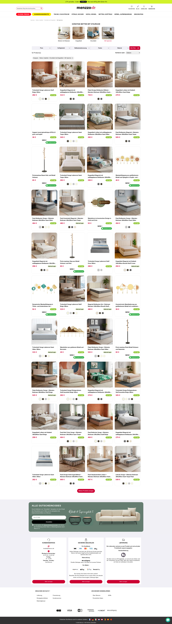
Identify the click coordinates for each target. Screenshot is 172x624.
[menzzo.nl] (99, 619)
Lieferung (39, 595)
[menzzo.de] (92, 619)
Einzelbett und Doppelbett (49, 20)
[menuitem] (23, 14)
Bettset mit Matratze (64, 41)
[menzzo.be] (105, 619)
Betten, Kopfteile (39, 20)
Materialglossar (41, 601)
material (119, 48)
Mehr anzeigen (48, 581)
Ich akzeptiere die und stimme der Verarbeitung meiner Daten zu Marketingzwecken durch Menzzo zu (49, 526)
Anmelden (49, 522)
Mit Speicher (108, 41)
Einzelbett (93, 41)
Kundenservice (57, 598)
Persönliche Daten (98, 598)
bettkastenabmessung (81, 48)
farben (100, 48)
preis (41, 48)
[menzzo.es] (108, 619)
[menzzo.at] (102, 619)
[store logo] (86, 8)
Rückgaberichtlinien (42, 598)
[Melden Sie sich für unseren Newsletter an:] (49, 517)
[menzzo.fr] (89, 619)
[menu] (86, 14)
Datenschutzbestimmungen (51, 525)
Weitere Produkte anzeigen (86, 490)
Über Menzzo (96, 595)
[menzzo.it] (96, 619)
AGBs (109, 595)
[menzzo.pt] (111, 619)
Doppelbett (79, 41)
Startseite (32, 20)
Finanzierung (56, 595)
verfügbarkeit (61, 48)
